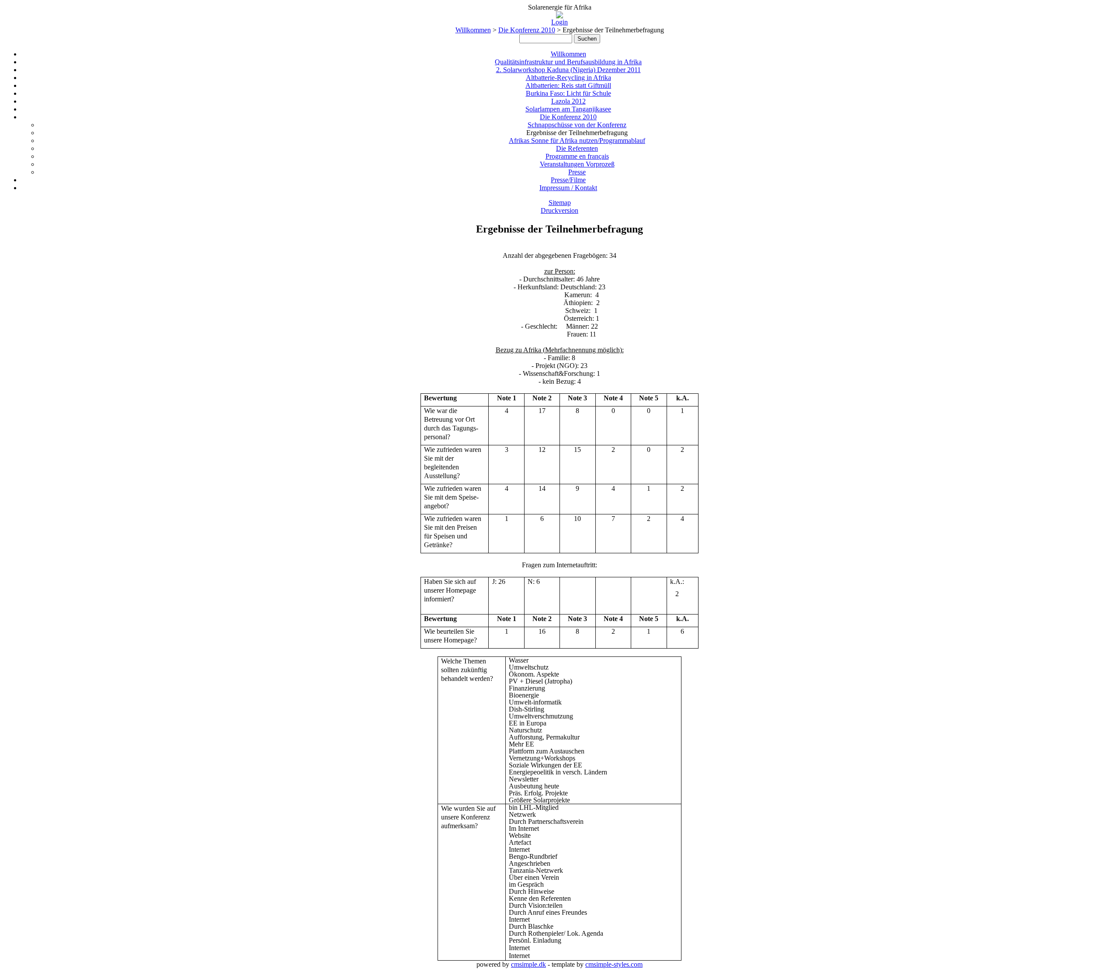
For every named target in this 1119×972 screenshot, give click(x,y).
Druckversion (559, 210)
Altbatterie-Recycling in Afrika (568, 77)
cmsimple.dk (528, 964)
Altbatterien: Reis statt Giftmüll (568, 85)
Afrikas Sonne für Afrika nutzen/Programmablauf (577, 140)
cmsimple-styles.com (614, 964)
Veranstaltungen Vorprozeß (577, 164)
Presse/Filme (568, 180)
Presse (577, 172)
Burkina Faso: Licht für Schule (568, 93)
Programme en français (577, 156)
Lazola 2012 (568, 101)
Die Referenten (577, 148)
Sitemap (560, 202)
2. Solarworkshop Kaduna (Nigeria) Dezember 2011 (568, 69)
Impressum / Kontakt (568, 187)
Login (559, 22)
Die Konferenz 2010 (526, 30)
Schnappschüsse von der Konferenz (577, 124)
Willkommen (473, 30)
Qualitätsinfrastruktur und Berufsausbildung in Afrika (568, 62)
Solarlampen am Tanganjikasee (568, 109)
